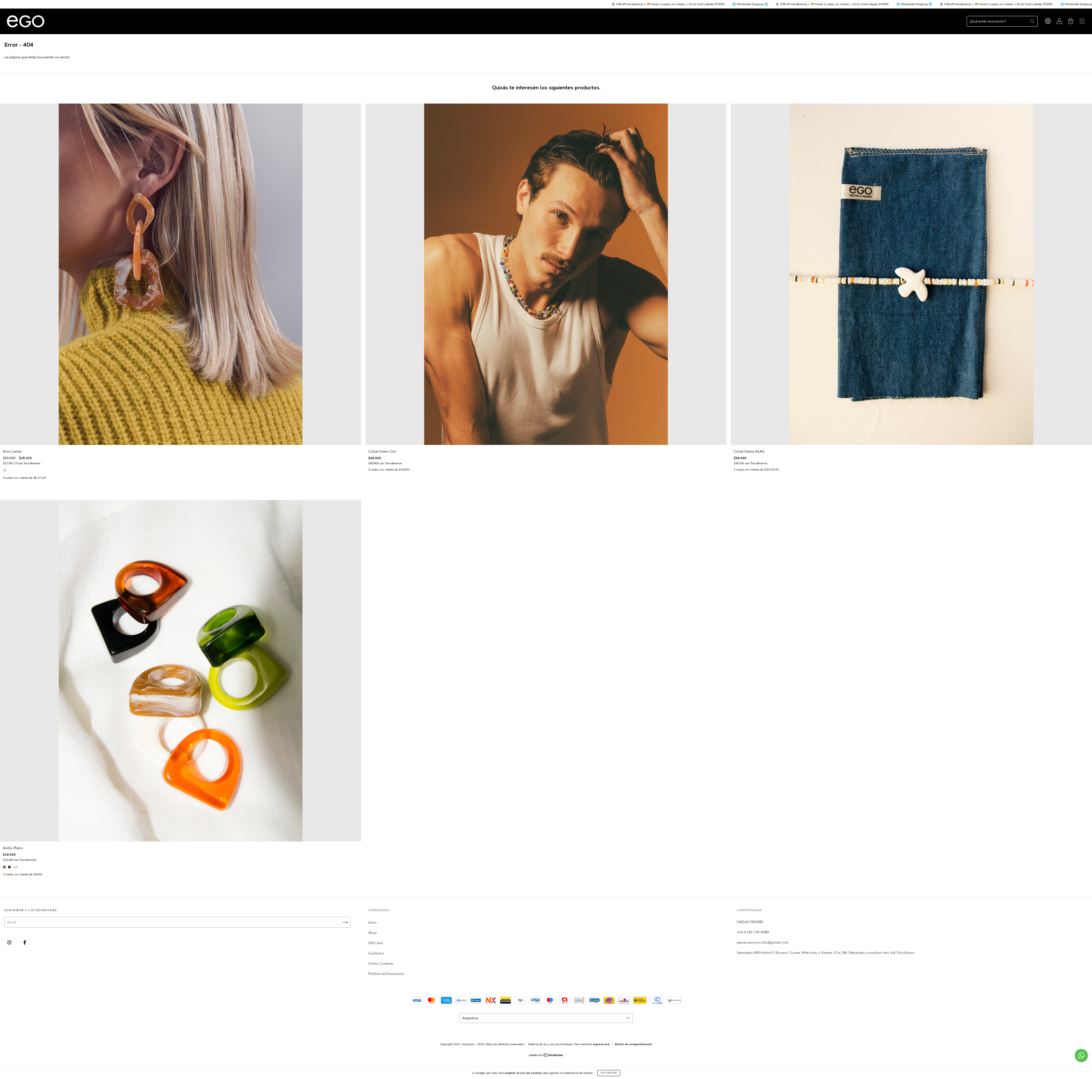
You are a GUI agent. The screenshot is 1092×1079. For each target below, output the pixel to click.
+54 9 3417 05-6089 (753, 932)
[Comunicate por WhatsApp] (1081, 1055)
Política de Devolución (386, 973)
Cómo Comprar (380, 963)
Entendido (609, 1072)
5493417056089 (750, 922)
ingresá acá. (601, 1044)
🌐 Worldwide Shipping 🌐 (505, 4)
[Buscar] (1032, 21)
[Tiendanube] (546, 1056)
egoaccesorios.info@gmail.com (763, 942)
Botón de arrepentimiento (633, 1044)
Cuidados (376, 953)
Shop (372, 933)
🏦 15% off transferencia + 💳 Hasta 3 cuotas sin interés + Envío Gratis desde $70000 (423, 4)
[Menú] (1082, 22)
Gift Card (375, 943)
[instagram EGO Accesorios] (9, 942)
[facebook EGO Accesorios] (25, 942)
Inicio (372, 922)
